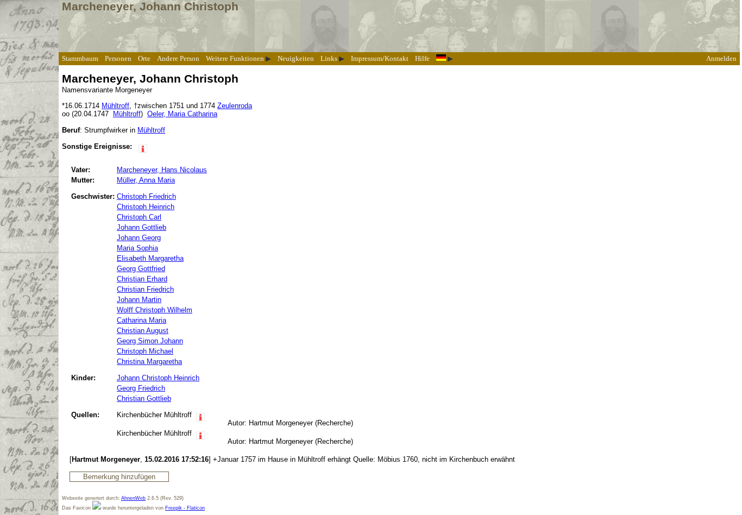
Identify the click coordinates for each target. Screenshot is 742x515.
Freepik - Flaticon (185, 508)
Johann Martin (139, 300)
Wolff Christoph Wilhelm (154, 310)
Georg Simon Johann (150, 341)
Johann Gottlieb (141, 227)
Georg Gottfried (141, 269)
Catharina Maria (141, 320)
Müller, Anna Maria (146, 180)
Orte (144, 58)
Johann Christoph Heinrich (158, 378)
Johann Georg (139, 238)
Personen (118, 58)
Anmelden (721, 58)
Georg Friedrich (141, 388)
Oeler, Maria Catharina (182, 114)
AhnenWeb (133, 498)
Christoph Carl (139, 217)
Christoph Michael (145, 351)
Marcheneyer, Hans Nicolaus (162, 170)
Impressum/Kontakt (379, 58)
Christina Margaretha (149, 361)
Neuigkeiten (296, 58)
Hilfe (422, 58)
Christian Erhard (142, 279)
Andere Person (178, 58)
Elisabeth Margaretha (150, 258)
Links (328, 58)
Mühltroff (115, 106)
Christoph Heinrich (145, 207)
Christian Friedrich (145, 289)
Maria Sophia (137, 248)
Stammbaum (80, 58)
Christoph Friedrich (146, 196)
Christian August (142, 330)
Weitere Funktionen (235, 58)
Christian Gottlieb (144, 398)
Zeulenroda (234, 106)
